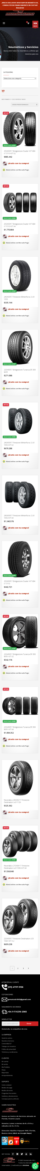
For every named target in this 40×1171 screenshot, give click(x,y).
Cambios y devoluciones (10, 1096)
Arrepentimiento (7, 1075)
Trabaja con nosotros (9, 1046)
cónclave (25, 1165)
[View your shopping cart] (28, 23)
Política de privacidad (9, 1049)
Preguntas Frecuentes (9, 1093)
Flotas (3, 1070)
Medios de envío (7, 1090)
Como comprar (7, 1085)
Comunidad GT (7, 1044)
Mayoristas (5, 1073)
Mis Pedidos (6, 1067)
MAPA (35, 24)
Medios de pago (7, 1088)
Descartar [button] (20, 8)
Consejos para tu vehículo (10, 1099)
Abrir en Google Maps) (22, 1133)
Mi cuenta (5, 1061)
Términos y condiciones (9, 1052)
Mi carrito (5, 1064)
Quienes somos (7, 1038)
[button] (35, 1166)
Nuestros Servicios (8, 1041)
